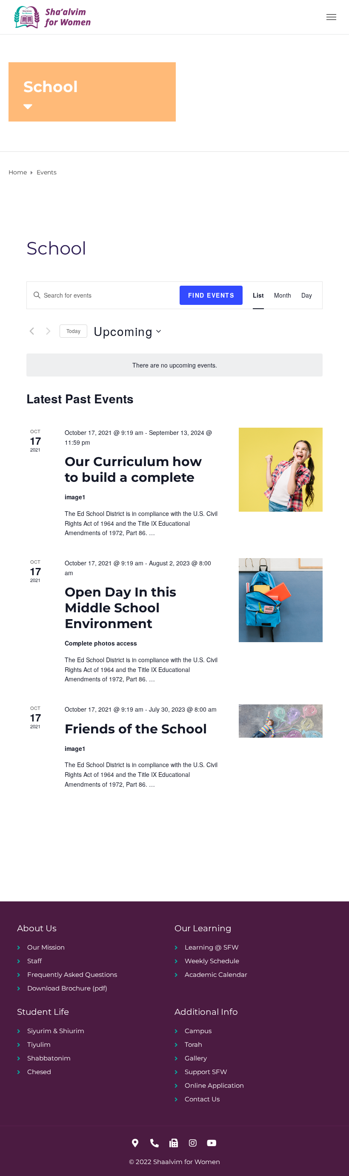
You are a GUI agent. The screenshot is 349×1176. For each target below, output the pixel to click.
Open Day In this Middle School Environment (120, 607)
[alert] (174, 365)
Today (73, 330)
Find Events (211, 295)
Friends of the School (136, 729)
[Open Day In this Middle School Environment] (281, 600)
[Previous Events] (31, 331)
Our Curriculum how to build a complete (133, 469)
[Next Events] (48, 331)
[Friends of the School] (281, 720)
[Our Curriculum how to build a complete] (281, 470)
